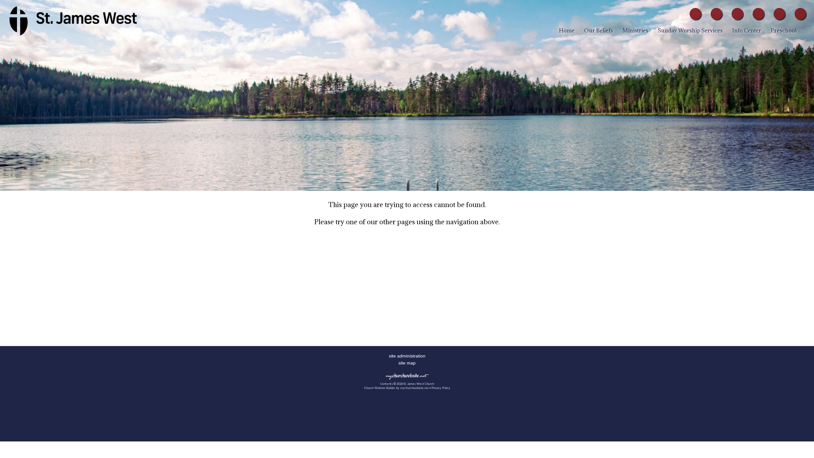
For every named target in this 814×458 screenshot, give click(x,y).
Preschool (784, 30)
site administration (407, 355)
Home (567, 30)
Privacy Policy (440, 388)
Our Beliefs (598, 30)
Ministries (635, 30)
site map (407, 362)
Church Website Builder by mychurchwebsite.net (396, 388)
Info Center (746, 30)
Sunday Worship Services (690, 30)
